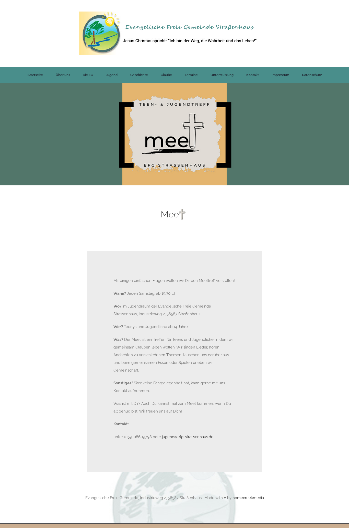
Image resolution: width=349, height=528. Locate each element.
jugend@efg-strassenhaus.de (187, 437)
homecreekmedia (248, 497)
